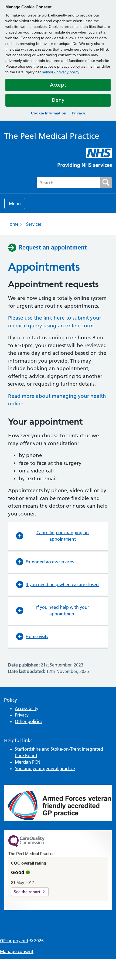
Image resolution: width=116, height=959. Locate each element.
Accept (58, 85)
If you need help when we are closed (62, 584)
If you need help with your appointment (62, 610)
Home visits (37, 636)
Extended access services (50, 561)
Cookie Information (48, 113)
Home (12, 224)
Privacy (78, 113)
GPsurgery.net (14, 940)
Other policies (28, 721)
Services (34, 224)
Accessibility (26, 708)
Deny (58, 100)
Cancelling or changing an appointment (62, 536)
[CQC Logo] (26, 845)
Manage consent (16, 951)
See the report (26, 891)
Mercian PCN (27, 762)
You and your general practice (45, 768)
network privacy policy (60, 72)
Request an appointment (53, 247)
